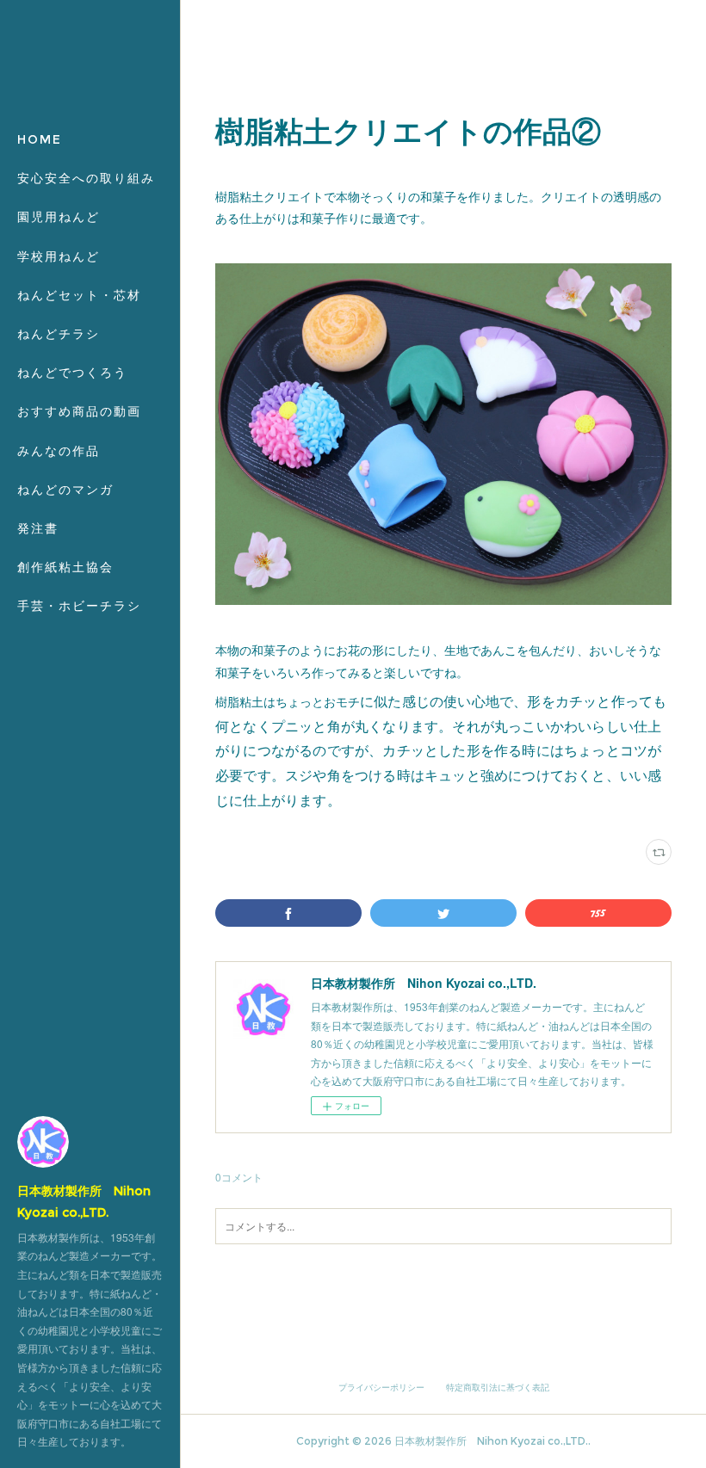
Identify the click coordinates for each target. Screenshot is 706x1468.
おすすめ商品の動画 (79, 411)
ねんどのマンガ (65, 489)
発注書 (38, 528)
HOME (39, 139)
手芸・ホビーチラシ (79, 606)
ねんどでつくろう (72, 372)
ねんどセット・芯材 (79, 295)
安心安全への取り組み (86, 178)
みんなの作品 (58, 451)
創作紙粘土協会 (65, 567)
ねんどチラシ (58, 334)
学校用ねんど (58, 256)
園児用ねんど (58, 217)
